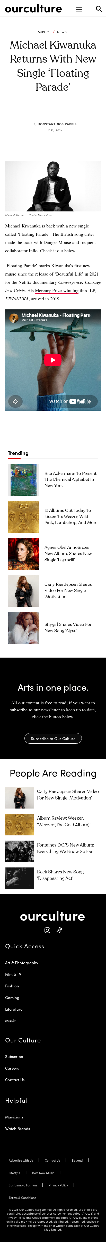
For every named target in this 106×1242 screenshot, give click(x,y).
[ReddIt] (61, 112)
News (62, 32)
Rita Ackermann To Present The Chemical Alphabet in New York (70, 479)
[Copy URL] (73, 112)
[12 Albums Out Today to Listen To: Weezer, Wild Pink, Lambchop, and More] (23, 517)
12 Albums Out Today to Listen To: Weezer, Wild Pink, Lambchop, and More (71, 516)
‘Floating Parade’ (33, 234)
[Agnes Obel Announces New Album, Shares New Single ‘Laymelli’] (23, 554)
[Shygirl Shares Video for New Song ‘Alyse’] (23, 628)
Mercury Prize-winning (56, 290)
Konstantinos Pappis (57, 124)
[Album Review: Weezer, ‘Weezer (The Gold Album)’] (19, 824)
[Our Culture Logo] (33, 8)
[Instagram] (47, 931)
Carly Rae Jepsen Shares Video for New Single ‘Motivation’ (68, 590)
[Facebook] (37, 112)
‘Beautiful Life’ (69, 274)
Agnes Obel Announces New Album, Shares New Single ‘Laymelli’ (68, 553)
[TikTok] (59, 931)
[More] (85, 112)
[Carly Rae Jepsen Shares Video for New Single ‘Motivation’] (23, 591)
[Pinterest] (49, 112)
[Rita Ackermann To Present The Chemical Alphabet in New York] (23, 480)
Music (43, 32)
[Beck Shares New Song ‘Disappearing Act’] (19, 878)
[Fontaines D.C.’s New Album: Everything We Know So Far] (19, 851)
